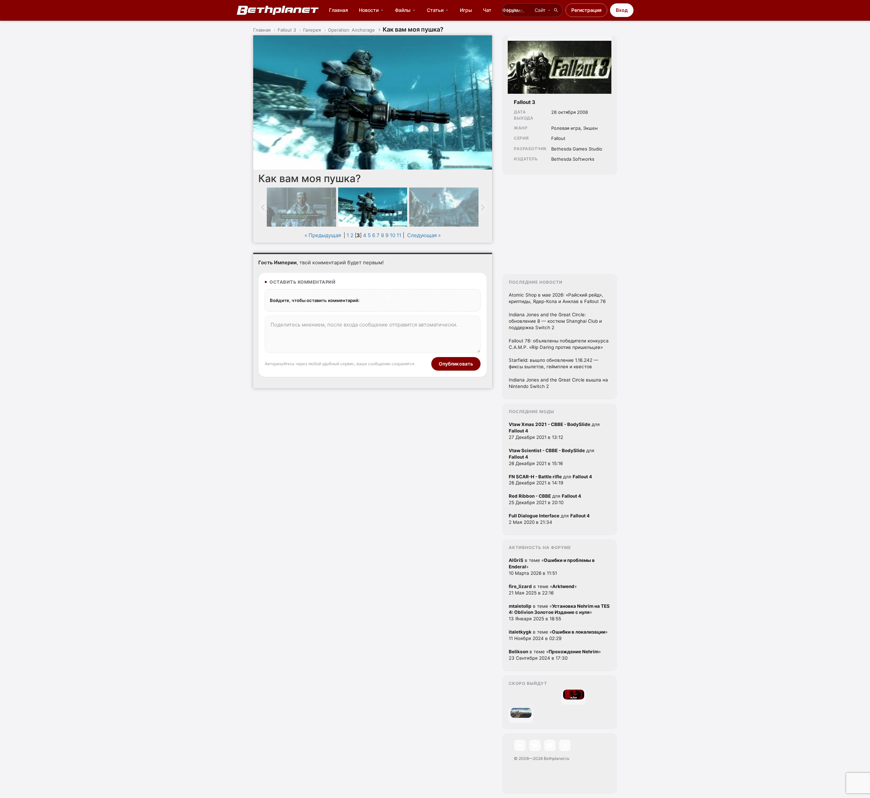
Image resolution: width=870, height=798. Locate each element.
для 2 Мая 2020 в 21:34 (549, 519)
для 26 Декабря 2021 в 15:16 (551, 457)
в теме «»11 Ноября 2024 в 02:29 (558, 635)
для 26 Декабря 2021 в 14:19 (550, 480)
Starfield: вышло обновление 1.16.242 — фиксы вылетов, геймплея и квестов (553, 363)
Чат (487, 10)
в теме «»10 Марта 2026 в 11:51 (552, 566)
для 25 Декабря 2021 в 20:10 (545, 499)
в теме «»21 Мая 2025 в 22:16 (543, 590)
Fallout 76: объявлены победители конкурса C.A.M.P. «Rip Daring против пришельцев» (559, 344)
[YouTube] (550, 745)
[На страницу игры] (559, 65)
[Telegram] (565, 745)
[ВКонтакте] (520, 745)
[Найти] (556, 10)
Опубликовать (456, 364)
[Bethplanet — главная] (278, 10)
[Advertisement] (559, 226)
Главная (338, 10)
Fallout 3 (524, 102)
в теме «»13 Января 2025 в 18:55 (559, 612)
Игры (466, 10)
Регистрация (586, 10)
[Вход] (388, 299)
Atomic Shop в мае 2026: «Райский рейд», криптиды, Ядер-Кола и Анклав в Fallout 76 (557, 298)
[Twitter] (535, 745)
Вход (622, 10)
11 (399, 235)
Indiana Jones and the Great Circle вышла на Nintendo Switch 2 (558, 383)
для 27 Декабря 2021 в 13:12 (554, 431)
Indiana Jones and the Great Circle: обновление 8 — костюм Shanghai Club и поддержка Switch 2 (555, 321)
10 (392, 235)
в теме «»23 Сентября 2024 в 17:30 (555, 655)
